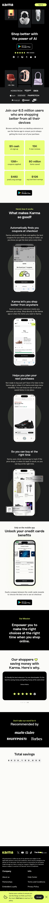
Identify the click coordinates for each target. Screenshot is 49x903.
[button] (25, 686)
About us (6, 877)
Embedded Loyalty (9, 887)
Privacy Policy (33, 887)
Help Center (32, 877)
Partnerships (7, 882)
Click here (19, 898)
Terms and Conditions (36, 882)
